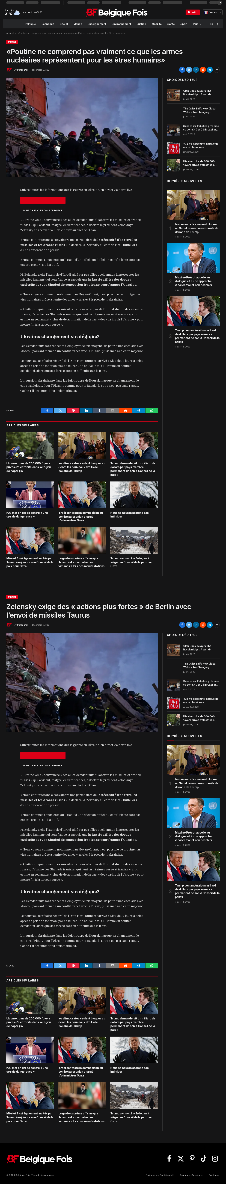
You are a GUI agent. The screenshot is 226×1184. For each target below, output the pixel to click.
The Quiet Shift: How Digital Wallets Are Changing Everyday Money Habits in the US (201, 110)
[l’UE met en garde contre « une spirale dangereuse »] (30, 494)
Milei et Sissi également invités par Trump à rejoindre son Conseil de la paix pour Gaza (29, 562)
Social (64, 23)
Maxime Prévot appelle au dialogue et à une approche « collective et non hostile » (193, 281)
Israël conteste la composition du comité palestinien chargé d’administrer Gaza (80, 516)
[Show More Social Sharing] (217, 70)
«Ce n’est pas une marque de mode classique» (200, 145)
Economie (47, 23)
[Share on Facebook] (182, 70)
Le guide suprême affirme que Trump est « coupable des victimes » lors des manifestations (81, 562)
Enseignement (97, 23)
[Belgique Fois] (117, 12)
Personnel (22, 70)
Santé (171, 23)
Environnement (121, 23)
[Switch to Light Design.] (217, 24)
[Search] (212, 24)
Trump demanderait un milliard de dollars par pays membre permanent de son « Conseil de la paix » (132, 469)
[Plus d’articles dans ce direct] (43, 200)
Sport (183, 23)
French (212, 12)
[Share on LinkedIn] (196, 70)
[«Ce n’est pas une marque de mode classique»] (173, 148)
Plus (195, 23)
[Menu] (8, 24)
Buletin (192, 12)
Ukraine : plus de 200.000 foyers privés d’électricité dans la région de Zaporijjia (28, 467)
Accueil (10, 33)
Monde (77, 23)
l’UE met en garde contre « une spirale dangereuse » (27, 514)
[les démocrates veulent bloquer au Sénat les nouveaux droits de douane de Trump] (82, 445)
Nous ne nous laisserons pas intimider (129, 514)
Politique (30, 23)
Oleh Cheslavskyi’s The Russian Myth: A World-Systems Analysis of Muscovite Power (197, 92)
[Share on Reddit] (203, 70)
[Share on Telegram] (210, 70)
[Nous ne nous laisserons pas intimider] (134, 494)
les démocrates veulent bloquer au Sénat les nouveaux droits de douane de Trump (81, 467)
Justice (141, 23)
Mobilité (157, 23)
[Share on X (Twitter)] (189, 70)
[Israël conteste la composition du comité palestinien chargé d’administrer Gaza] (82, 494)
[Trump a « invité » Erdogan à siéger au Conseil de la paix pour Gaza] (134, 540)
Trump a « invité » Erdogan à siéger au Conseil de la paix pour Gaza (132, 562)
